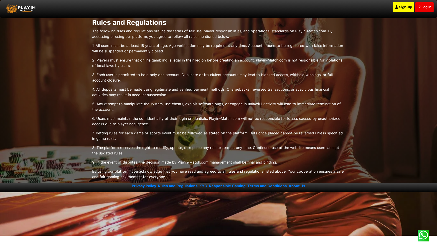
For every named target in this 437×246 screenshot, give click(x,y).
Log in (426, 7)
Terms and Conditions (267, 186)
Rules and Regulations (178, 186)
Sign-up (405, 7)
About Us (297, 186)
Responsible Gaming (227, 186)
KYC (203, 186)
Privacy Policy (144, 186)
